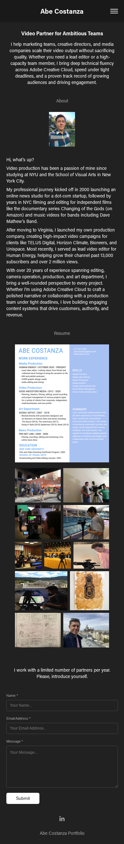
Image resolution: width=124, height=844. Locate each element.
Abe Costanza (62, 11)
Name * (12, 695)
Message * (14, 741)
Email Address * (18, 718)
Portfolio (76, 833)
